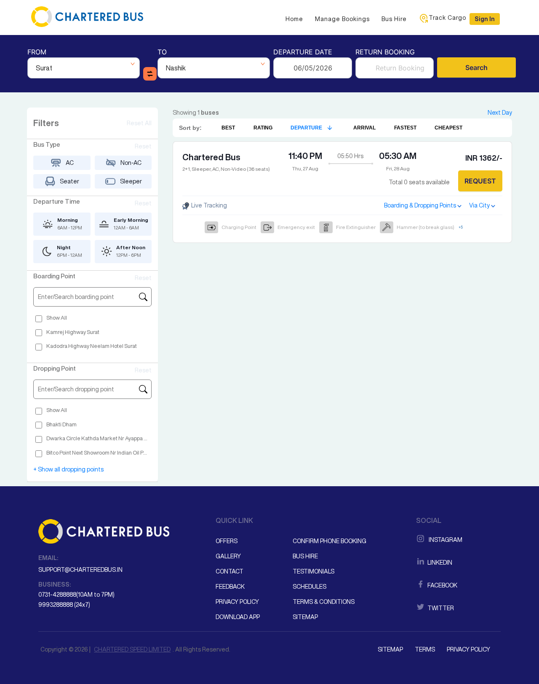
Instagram (444, 540)
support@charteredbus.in (80, 570)
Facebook (441, 585)
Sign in (485, 19)
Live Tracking (208, 205)
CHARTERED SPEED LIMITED (132, 649)
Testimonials (313, 571)
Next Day (500, 113)
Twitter (440, 608)
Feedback (230, 587)
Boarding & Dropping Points (420, 205)
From (36, 52)
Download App (238, 617)
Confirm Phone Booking (329, 541)
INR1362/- (483, 158)
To (162, 52)
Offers (226, 541)
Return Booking (385, 52)
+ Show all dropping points (68, 469)
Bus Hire (394, 19)
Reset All (139, 123)
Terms (425, 649)
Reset (143, 146)
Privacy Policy (237, 602)
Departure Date (302, 52)
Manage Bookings (342, 19)
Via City (479, 205)
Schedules (309, 587)
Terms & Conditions (324, 602)
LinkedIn (439, 563)
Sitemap (305, 617)
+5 (461, 227)
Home (294, 19)
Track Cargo (447, 18)
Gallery (228, 556)
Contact (229, 571)
